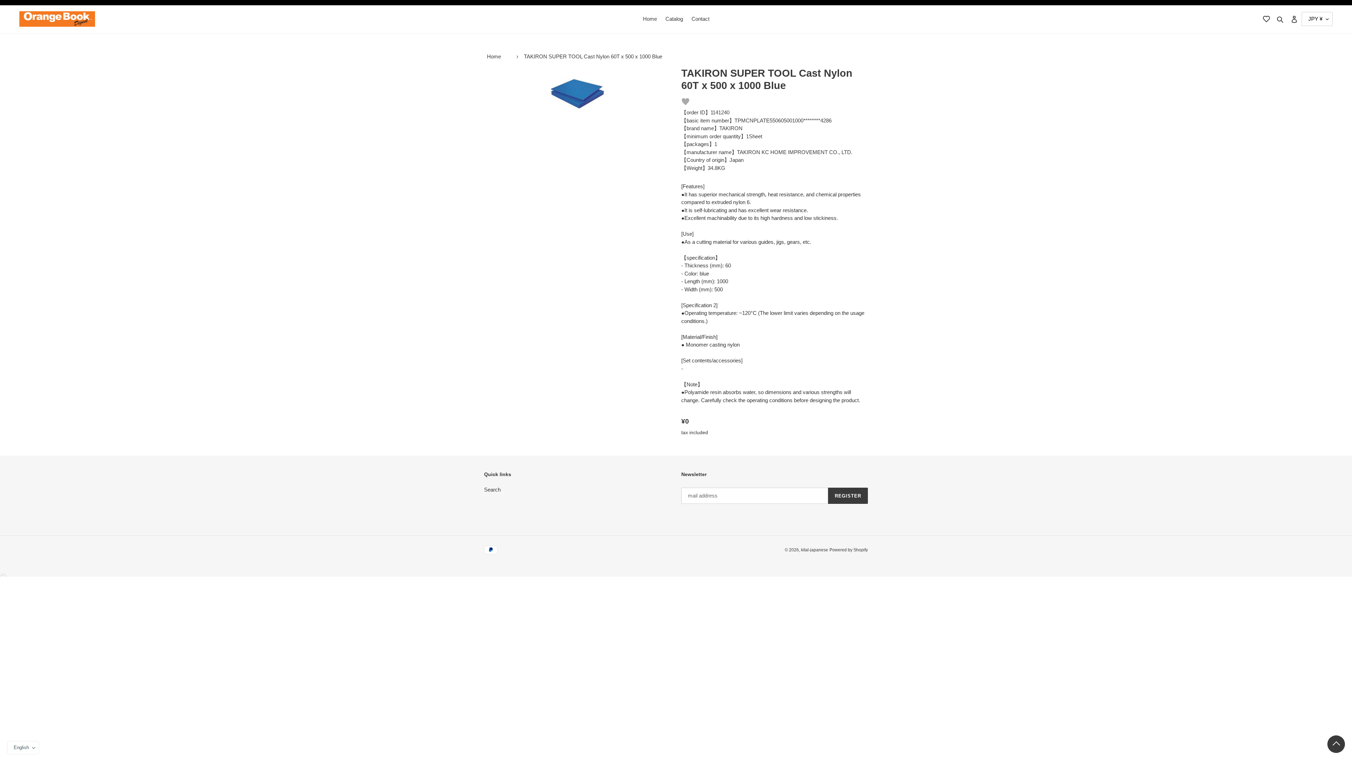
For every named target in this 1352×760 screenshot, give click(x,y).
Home (494, 56)
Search (492, 490)
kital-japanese (814, 549)
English (21, 747)
